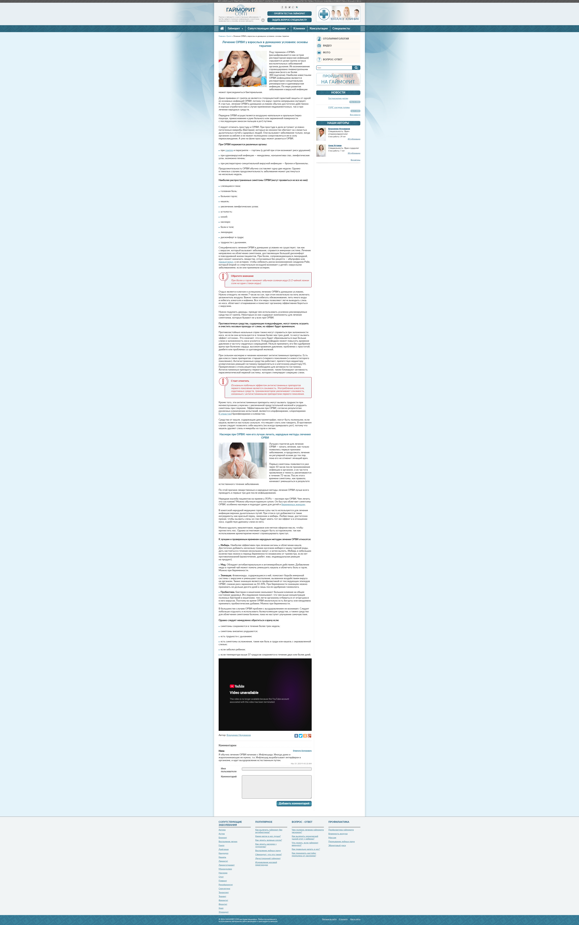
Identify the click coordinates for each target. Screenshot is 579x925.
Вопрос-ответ (332, 59)
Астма (222, 834)
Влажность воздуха (338, 834)
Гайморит (234, 28)
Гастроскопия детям (338, 98)
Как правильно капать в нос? (306, 849)
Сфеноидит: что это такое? (268, 855)
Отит (221, 877)
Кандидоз (223, 853)
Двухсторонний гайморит (268, 858)
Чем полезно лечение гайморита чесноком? (308, 831)
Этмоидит (224, 912)
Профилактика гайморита (341, 830)
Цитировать (306, 751)
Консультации (319, 28)
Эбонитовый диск (337, 845)
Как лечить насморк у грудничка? (266, 845)
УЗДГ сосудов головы (339, 107)
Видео (327, 45)
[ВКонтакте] (296, 736)
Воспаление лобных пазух (268, 851)
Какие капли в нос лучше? (268, 836)
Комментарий (229, 776)
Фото (326, 52)
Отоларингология (336, 39)
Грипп (221, 845)
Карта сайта (355, 919)
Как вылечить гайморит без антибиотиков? (268, 831)
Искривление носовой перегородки (266, 863)
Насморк (223, 873)
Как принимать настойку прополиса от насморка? (304, 854)
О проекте (343, 919)
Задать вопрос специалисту (289, 20)
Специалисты (341, 28)
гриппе (229, 150)
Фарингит (223, 900)
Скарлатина (224, 889)
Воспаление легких (228, 842)
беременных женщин (293, 504)
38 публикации (354, 153)
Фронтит (223, 904)
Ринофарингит (226, 885)
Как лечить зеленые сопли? (268, 840)
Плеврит (223, 881)
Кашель (222, 857)
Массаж (332, 838)
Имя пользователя (228, 770)
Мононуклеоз (225, 869)
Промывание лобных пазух (341, 842)
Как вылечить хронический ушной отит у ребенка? (305, 837)
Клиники (299, 28)
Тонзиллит (224, 893)
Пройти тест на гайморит (289, 14)
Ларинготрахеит (227, 865)
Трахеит (222, 896)
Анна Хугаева (335, 146)
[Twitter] (300, 736)
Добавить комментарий (294, 803)
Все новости (355, 115)
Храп (221, 908)
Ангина (222, 830)
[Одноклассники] (305, 736)
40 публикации (354, 139)
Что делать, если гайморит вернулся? (305, 844)
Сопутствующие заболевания (267, 28)
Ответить (297, 751)
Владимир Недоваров (239, 735)
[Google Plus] (309, 736)
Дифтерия (224, 849)
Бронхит (223, 838)
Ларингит (223, 861)
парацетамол (226, 262)
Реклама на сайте (329, 919)
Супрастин (225, 414)
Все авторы (355, 160)
